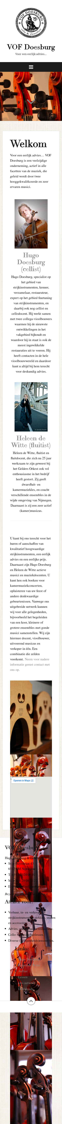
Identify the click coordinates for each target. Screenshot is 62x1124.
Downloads (25, 989)
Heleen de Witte (29, 965)
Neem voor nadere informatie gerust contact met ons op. (30, 664)
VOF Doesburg (31, 47)
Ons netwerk (26, 983)
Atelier (23, 971)
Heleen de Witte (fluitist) (31, 441)
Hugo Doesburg (28, 959)
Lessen (22, 977)
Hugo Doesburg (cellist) (31, 262)
